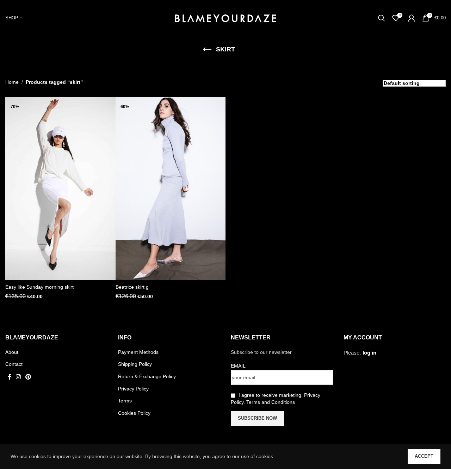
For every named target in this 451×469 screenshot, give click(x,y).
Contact (14, 364)
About (11, 352)
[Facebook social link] (9, 376)
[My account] (411, 18)
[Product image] (60, 189)
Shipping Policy (135, 364)
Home (12, 82)
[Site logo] (225, 17)
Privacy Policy (133, 389)
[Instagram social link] (18, 376)
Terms (125, 401)
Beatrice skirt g (132, 287)
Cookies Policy (134, 413)
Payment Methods (138, 352)
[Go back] (207, 50)
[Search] (382, 18)
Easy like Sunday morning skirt (39, 287)
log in (369, 353)
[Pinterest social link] (28, 376)
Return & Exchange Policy (147, 376)
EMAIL (238, 366)
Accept (424, 456)
